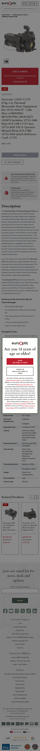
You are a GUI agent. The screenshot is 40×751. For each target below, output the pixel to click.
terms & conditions (21, 404)
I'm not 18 (20, 371)
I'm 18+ (20, 361)
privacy (28, 401)
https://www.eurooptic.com (14, 380)
